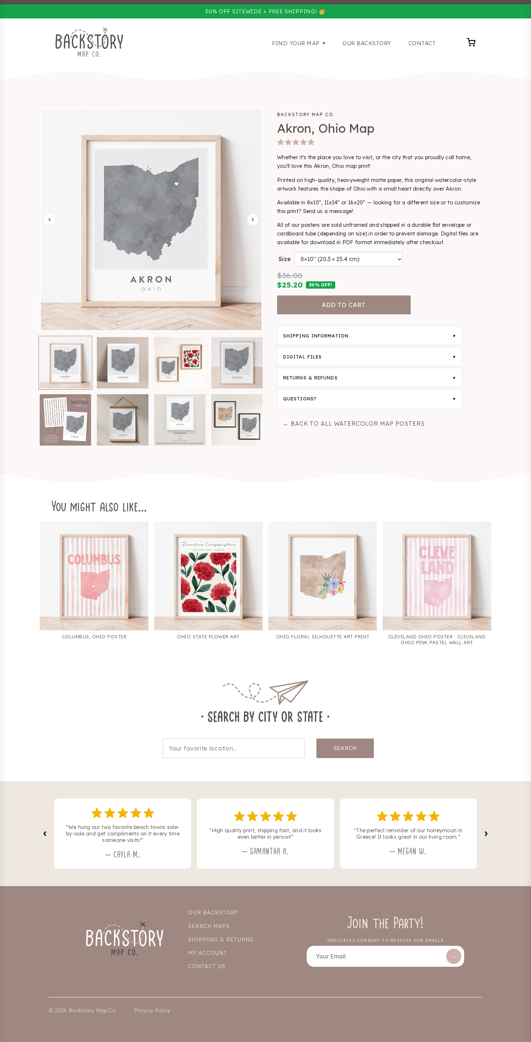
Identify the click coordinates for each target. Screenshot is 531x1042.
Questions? (300, 398)
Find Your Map (296, 43)
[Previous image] (49, 219)
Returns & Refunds (310, 377)
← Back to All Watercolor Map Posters (354, 423)
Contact (422, 43)
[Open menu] (471, 43)
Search (345, 748)
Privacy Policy (152, 1010)
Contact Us (207, 966)
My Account (207, 953)
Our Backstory (366, 43)
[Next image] (252, 219)
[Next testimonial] (486, 834)
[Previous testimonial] (45, 834)
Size (285, 259)
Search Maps (209, 926)
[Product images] (151, 219)
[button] (65, 362)
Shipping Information (316, 336)
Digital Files (302, 357)
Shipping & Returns (221, 939)
